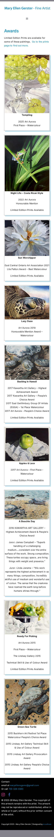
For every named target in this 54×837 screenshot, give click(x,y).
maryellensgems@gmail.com (24, 785)
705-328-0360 (16, 789)
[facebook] (9, 794)
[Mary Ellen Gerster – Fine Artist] (27, 2)
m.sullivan (47, 824)
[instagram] (3, 794)
